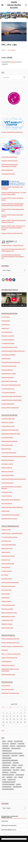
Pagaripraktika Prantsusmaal (9, 381)
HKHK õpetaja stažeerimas (10, 760)
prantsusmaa (20, 774)
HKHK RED (4, 650)
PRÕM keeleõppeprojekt (8, 674)
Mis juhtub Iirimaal (6, 578)
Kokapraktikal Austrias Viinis (9, 347)
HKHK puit (15, 755)
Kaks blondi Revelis (6, 503)
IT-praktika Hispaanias (7, 339)
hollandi (16, 762)
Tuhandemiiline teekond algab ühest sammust (13, 456)
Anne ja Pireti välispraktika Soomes (11, 385)
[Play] (3, 305)
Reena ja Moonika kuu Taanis (9, 612)
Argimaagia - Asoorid (7, 464)
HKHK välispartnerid (7, 170)
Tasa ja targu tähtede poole (8, 544)
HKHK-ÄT (12, 746)
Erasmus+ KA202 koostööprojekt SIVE (11, 233)
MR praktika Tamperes (7, 422)
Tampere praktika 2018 (7, 563)
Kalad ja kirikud (5, 559)
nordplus (5, 772)
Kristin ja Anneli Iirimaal (8, 556)
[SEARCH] (24, 77)
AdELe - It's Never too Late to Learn (10, 654)
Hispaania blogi (5, 320)
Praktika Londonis (6, 601)
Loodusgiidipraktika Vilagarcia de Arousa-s (13, 351)
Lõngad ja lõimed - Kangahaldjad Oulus (11, 533)
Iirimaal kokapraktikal (7, 377)
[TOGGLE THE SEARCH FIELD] (26, 5)
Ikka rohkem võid (6, 541)
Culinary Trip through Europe (9, 657)
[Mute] (22, 305)
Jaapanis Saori (5, 328)
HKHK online (6, 755)
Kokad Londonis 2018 (7, 627)
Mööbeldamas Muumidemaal (9, 441)
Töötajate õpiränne (8, 784)
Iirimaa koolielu (5, 685)
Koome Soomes (5, 324)
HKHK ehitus (6, 748)
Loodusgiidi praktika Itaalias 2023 (10, 362)
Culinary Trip (18, 741)
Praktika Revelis (5, 567)
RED (3, 777)
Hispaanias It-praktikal (7, 335)
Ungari (18, 784)
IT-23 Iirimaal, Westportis (8, 392)
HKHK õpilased (6, 762)
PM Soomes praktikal (7, 609)
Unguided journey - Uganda (8, 373)
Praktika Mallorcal (6, 467)
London (19, 767)
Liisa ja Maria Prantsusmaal (8, 452)
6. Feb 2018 (12, 50)
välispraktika (17, 786)
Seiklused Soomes (6, 448)
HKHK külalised (7, 750)
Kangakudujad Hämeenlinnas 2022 (10, 433)
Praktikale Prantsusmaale (8, 586)
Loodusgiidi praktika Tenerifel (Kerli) (11, 396)
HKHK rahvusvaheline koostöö (14, 5)
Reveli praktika (5, 593)
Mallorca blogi (5, 511)
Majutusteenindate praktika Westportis (12, 507)
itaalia (20, 765)
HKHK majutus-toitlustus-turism (12, 753)
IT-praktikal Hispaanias (7, 343)
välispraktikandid (7, 789)
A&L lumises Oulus (6, 590)
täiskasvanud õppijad (8, 782)
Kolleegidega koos (6, 661)
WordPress (17, 838)
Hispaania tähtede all (7, 370)
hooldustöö (6, 765)
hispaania (5, 746)
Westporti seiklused (6, 624)
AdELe (4, 741)
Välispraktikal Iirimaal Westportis (10, 499)
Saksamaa (9, 777)
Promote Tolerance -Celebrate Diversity (12, 646)
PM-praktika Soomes (7, 437)
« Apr (2, 730)
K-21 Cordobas (5, 317)
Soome (21, 777)
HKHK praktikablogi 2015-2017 (10, 642)
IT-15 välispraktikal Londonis (9, 537)
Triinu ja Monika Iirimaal (8, 605)
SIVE (15, 777)
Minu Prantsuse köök (7, 445)
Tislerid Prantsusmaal (7, 482)
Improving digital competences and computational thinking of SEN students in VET (12, 256)
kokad (13, 767)
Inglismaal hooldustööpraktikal (10, 582)
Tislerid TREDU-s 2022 (7, 426)
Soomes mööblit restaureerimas (10, 407)
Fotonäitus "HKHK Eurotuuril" (9, 160)
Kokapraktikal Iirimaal (7, 475)
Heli (4, 50)
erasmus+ (13, 743)
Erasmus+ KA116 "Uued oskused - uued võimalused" (12, 187)
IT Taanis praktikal (6, 571)
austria (10, 741)
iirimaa (14, 765)
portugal (13, 772)
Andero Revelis (5, 597)
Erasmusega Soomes (6, 492)
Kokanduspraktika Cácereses (9, 518)
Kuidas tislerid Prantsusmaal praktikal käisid (13, 479)
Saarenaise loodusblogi (7, 460)
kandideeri (5, 767)
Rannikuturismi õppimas (8, 665)
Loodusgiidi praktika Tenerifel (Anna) (11, 400)
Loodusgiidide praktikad (8, 174)
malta (22, 770)
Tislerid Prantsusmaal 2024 (8, 366)
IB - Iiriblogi (4, 575)
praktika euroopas (8, 774)
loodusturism (6, 770)
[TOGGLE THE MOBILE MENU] (2, 5)
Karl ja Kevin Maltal (6, 332)
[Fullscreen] (24, 305)
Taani (4, 779)
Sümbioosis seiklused (7, 471)
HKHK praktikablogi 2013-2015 (10, 638)
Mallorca (16, 770)
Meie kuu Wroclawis (7, 548)
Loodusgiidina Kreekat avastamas (10, 514)
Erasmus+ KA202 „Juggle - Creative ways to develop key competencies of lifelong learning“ (13, 227)
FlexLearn (21, 743)
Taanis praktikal (5, 552)
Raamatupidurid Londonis (8, 616)
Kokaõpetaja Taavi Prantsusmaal (10, 693)
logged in (12, 62)
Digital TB (5, 743)
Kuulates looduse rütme (7, 403)
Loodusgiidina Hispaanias (8, 354)
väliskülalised (6, 786)
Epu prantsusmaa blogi (7, 689)
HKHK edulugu (21, 746)
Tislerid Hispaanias (6, 496)
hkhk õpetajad (6, 758)
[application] (14, 299)
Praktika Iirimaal (6, 529)
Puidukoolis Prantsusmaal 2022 (10, 430)
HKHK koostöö (16, 748)
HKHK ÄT (22, 755)
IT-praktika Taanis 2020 (7, 418)
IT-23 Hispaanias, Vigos (7, 388)
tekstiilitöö (11, 779)
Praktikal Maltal (5, 358)
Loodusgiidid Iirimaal (7, 620)
